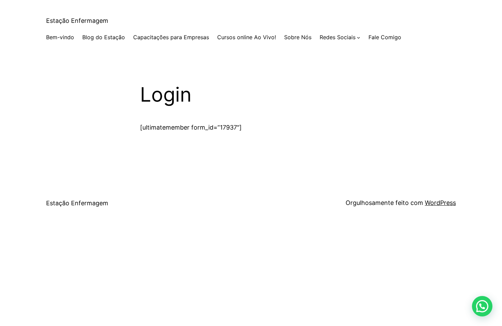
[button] (482, 306)
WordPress (440, 202)
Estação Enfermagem (77, 20)
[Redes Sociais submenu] (358, 37)
